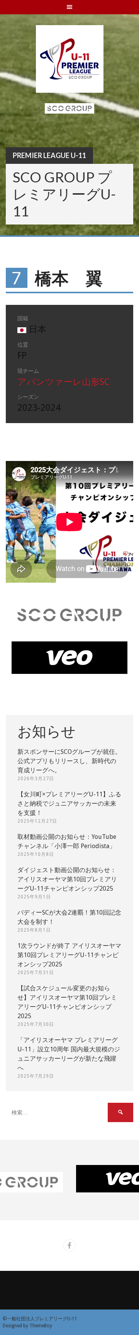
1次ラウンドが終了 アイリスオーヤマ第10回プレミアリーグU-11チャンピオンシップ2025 (69, 955)
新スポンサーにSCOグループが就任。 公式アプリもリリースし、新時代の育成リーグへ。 (69, 761)
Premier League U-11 (49, 155)
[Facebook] (69, 1245)
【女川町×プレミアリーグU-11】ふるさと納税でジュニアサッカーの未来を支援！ (69, 803)
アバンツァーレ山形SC (63, 382)
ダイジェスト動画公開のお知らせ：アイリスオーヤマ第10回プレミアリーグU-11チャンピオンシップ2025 (67, 879)
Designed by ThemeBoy (27, 1325)
